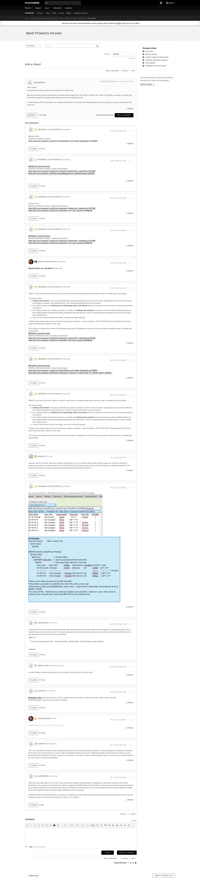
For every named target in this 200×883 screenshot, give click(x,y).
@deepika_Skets (35, 697)
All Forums (149, 51)
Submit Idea (146, 84)
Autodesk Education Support (156, 60)
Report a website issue (164, 875)
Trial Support (150, 63)
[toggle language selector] (161, 3)
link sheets (74, 641)
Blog (47, 13)
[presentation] (27, 825)
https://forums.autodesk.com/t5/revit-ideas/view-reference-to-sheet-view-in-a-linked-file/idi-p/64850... (70, 373)
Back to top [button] (34, 875)
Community (29, 13)
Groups (61, 13)
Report (130, 108)
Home (27, 18)
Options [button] (131, 58)
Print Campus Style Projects (92, 641)
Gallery (68, 13)
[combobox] (62, 3)
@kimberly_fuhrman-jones (39, 166)
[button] (130, 131)
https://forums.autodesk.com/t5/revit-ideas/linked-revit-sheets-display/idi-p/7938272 (62, 141)
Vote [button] (32, 115)
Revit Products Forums (68, 18)
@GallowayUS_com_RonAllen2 (40, 268)
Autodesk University (80, 13)
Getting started (151, 54)
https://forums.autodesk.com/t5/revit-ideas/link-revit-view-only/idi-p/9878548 (60, 211)
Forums (39, 13)
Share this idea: (120, 863)
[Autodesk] (32, 3)
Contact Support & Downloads (157, 57)
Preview (134, 820)
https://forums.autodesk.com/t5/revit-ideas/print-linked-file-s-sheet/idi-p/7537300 (61, 171)
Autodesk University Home (155, 66)
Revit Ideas (82, 18)
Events (54, 13)
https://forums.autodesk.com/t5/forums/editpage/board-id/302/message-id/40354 (61, 173)
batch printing (62, 641)
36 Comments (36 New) (105, 115)
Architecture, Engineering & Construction (45, 18)
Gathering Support (125, 81)
